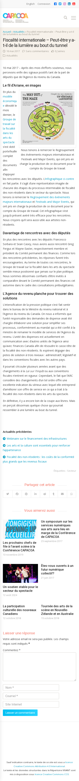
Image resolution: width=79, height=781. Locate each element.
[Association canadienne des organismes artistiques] (15, 18)
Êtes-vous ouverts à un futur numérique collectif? (57, 569)
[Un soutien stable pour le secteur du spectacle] (20, 573)
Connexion (44, 4)
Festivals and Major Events (52, 201)
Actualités (19, 31)
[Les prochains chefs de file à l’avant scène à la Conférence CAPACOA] (20, 529)
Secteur (71, 470)
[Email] (62, 494)
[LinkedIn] (35, 494)
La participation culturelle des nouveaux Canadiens (19, 610)
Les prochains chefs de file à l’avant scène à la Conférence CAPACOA (19, 546)
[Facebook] (17, 494)
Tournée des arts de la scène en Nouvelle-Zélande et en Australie (57, 610)
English (30, 4)
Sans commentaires (37, 51)
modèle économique (10, 101)
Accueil (7, 31)
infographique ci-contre (59, 179)
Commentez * (12, 650)
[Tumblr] (53, 494)
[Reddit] (44, 494)
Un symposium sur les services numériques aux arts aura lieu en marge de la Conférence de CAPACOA (58, 529)
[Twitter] (7, 494)
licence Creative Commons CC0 (52, 774)
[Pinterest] (26, 494)
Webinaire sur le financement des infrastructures (37, 438)
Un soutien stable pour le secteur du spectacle (20, 589)
